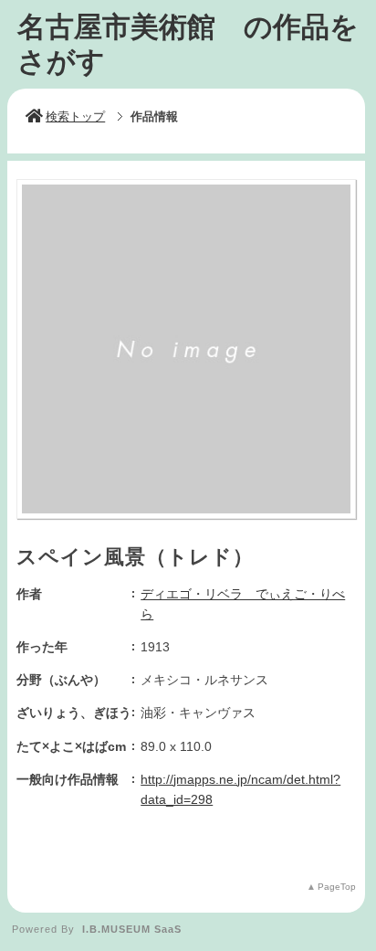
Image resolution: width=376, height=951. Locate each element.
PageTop (337, 887)
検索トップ (75, 116)
